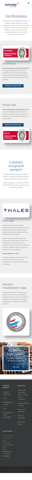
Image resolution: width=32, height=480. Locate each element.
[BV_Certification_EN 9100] (16, 47)
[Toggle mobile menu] (29, 3)
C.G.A (4, 408)
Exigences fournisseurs (6, 393)
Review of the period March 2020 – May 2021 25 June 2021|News (23, 394)
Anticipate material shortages (23, 404)
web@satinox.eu (7, 451)
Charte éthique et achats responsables (8, 415)
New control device (21, 423)
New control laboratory (21, 410)
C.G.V (4, 398)
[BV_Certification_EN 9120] (16, 129)
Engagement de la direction (8, 403)
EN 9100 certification (21, 417)
